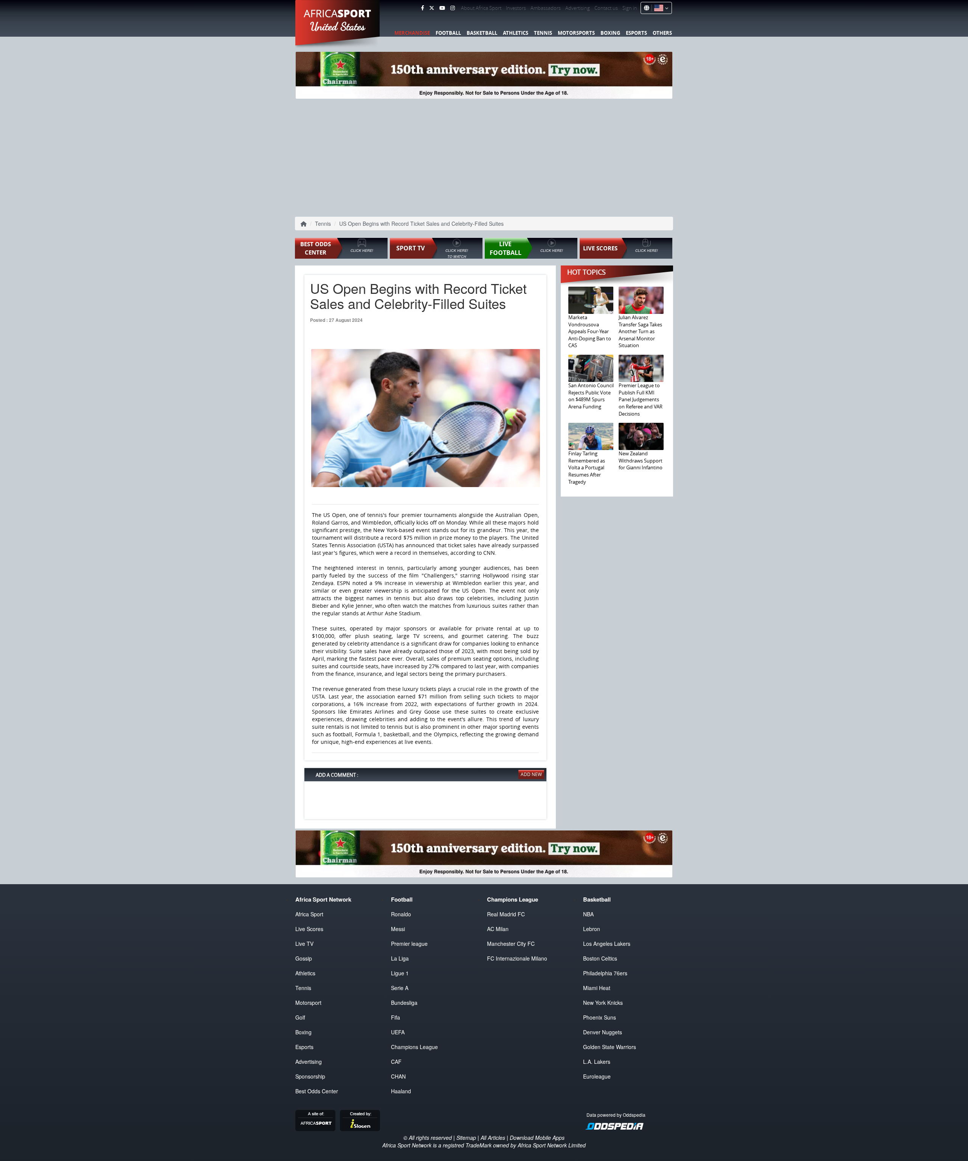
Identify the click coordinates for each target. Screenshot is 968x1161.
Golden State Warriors (609, 1047)
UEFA (398, 1032)
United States (337, 26)
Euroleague (597, 1076)
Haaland (401, 1091)
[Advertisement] (484, 157)
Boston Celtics (600, 958)
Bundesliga (404, 1002)
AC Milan (498, 929)
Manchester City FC (511, 943)
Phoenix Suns (599, 1017)
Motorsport (308, 1002)
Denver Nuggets (602, 1032)
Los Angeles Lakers (606, 943)
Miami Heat (596, 988)
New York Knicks (603, 1002)
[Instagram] (452, 7)
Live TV (304, 943)
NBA (588, 914)
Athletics (515, 32)
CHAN (398, 1076)
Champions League (414, 1047)
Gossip (303, 958)
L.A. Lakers (596, 1061)
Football (448, 32)
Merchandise (412, 32)
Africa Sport (309, 914)
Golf (300, 1017)
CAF (396, 1061)
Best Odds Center (316, 1091)
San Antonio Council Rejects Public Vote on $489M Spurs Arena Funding (591, 396)
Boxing (610, 32)
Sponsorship (310, 1076)
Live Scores (309, 929)
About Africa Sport (481, 8)
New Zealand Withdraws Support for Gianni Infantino (640, 460)
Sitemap (466, 1137)
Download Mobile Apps (537, 1137)
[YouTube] (442, 7)
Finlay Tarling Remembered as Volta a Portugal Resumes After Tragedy (586, 467)
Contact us (606, 8)
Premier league (409, 943)
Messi (398, 929)
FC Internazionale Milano (517, 958)
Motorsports (576, 32)
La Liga (400, 958)
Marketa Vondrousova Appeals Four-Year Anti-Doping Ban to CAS (589, 331)
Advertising (577, 8)
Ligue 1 (400, 973)
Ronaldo (401, 914)
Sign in (629, 8)
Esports (636, 32)
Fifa (395, 1017)
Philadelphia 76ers (605, 973)
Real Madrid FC (506, 914)
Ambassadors (546, 8)
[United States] (660, 8)
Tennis (543, 32)
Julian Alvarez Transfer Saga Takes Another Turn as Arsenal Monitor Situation (640, 331)
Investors (516, 8)
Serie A (399, 988)
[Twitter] (431, 7)
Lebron (591, 929)
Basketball (482, 32)
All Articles (493, 1137)
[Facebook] (422, 7)
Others (662, 32)
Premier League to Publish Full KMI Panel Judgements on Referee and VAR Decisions (640, 399)
